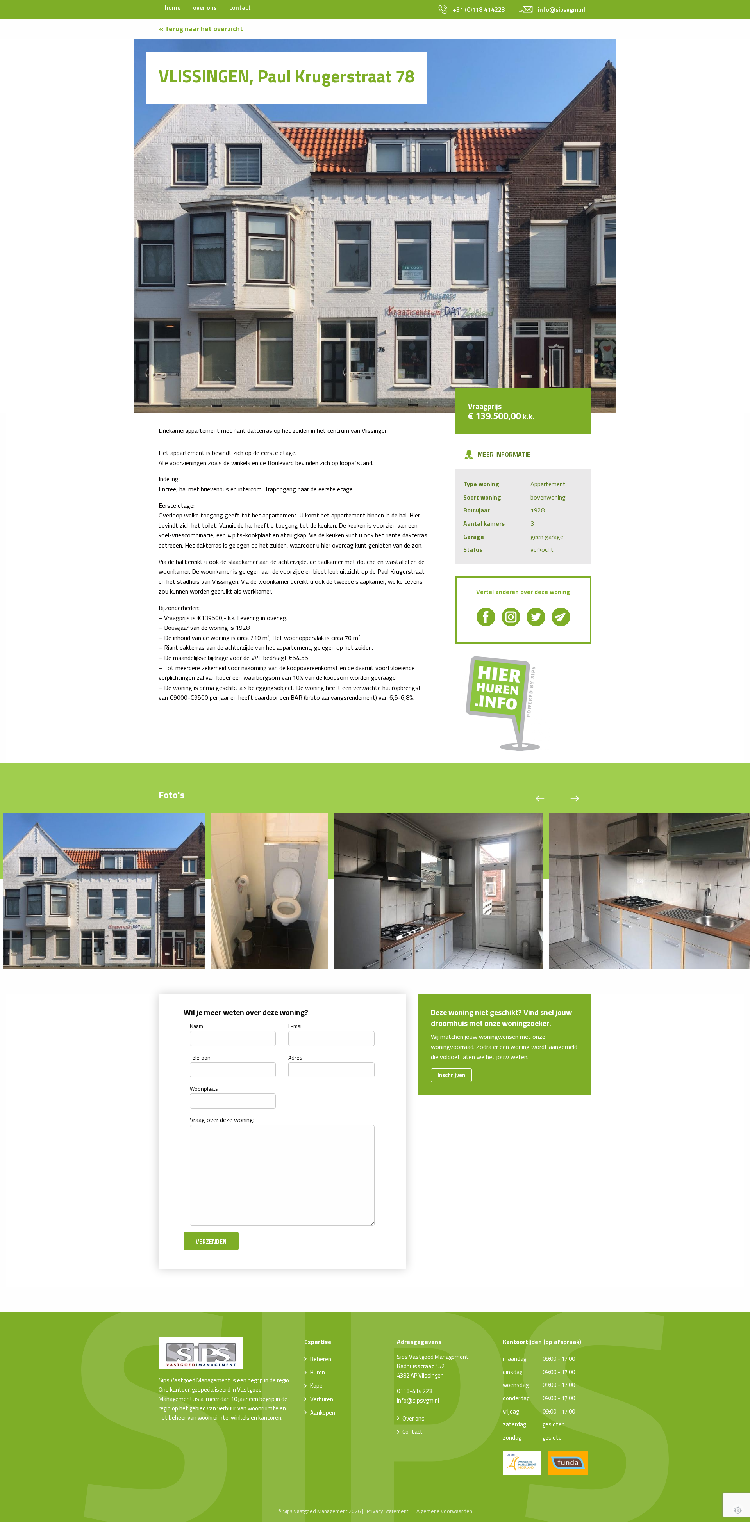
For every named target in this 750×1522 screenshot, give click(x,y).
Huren (317, 1372)
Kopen (318, 1385)
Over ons (413, 1418)
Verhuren (321, 1399)
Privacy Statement (387, 1511)
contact (240, 7)
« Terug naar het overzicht (201, 28)
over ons (205, 7)
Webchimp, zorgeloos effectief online (738, 1510)
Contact (412, 1431)
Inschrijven (451, 1075)
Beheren (320, 1359)
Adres (295, 1057)
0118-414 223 (414, 1391)
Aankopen (322, 1412)
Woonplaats (204, 1089)
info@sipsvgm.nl (418, 1400)
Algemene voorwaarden (444, 1511)
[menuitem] (173, 7)
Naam (196, 1026)
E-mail (295, 1026)
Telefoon (200, 1057)
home (172, 7)
